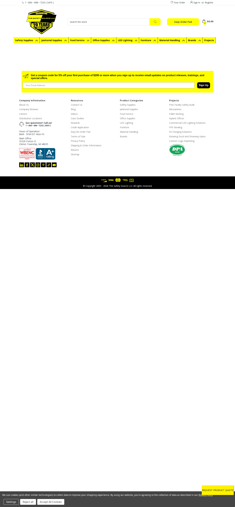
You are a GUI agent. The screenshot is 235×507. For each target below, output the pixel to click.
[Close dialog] (150, 231)
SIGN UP (117, 282)
